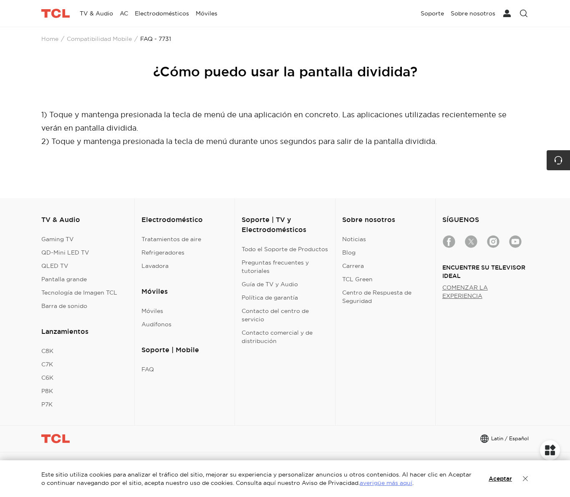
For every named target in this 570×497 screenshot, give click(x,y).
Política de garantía (270, 297)
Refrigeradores (162, 252)
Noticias (354, 239)
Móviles (152, 311)
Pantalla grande (64, 279)
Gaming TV (57, 239)
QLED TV (54, 266)
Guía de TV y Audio (270, 284)
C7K (47, 364)
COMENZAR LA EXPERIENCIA (465, 292)
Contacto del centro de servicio (275, 315)
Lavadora (155, 266)
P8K (47, 391)
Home (49, 39)
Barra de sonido (64, 306)
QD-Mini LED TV (65, 252)
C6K (47, 377)
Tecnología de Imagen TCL (79, 292)
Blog (349, 252)
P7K (47, 404)
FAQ (147, 369)
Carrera (353, 266)
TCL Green (357, 279)
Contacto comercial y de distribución (277, 337)
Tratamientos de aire (171, 239)
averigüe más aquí (386, 483)
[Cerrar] (525, 478)
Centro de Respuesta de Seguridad (376, 297)
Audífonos (156, 324)
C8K (47, 351)
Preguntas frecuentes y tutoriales (275, 267)
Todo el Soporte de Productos (285, 249)
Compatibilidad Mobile (99, 39)
